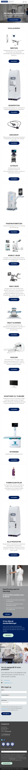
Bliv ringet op (6, 713)
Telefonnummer (5, 695)
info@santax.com (8, 682)
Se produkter (14, 61)
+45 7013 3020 (8, 731)
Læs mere (7, 614)
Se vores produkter (14, 19)
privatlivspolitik (4, 708)
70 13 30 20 (7, 680)
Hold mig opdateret (6, 763)
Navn (2, 690)
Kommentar (4, 700)
